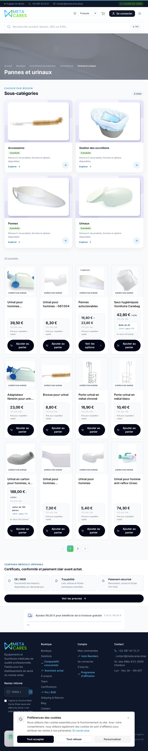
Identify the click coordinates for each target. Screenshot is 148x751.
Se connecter (124, 13)
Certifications (48, 686)
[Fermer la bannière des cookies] (128, 717)
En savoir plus (81, 730)
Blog (43, 703)
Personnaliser (112, 739)
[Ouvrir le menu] (140, 14)
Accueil (8, 66)
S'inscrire (83, 666)
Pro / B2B (50, 692)
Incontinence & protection (43, 66)
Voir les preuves (72, 598)
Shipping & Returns (52, 697)
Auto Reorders (89, 656)
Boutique (20, 66)
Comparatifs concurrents (51, 663)
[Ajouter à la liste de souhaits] (32, 270)
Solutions (46, 656)
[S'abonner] (31, 691)
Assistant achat (54, 670)
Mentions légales (135, 734)
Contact (45, 708)
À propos (46, 675)
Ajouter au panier (22, 345)
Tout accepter (35, 739)
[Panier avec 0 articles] (103, 14)
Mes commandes (88, 650)
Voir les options (90, 345)
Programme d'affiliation (88, 674)
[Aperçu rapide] (32, 277)
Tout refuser (74, 739)
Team (44, 681)
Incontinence (66, 66)
